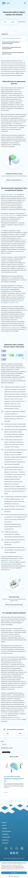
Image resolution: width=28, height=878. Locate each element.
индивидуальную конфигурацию (10, 327)
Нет (20, 733)
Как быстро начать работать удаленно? (11, 38)
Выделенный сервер (7, 194)
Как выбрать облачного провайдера (11, 561)
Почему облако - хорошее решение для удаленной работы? (11, 48)
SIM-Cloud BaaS (17, 459)
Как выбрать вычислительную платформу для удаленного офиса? (13, 53)
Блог (5, 22)
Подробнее (20, 868)
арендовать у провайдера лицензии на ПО (12, 301)
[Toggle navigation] (25, 3)
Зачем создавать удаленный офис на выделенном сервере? (11, 42)
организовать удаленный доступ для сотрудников (11, 718)
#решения (4, 744)
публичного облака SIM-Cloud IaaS (11, 379)
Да (8, 733)
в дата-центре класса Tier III (13, 214)
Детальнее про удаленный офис (14, 604)
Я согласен (14, 872)
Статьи (13, 22)
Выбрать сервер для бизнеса (14, 180)
